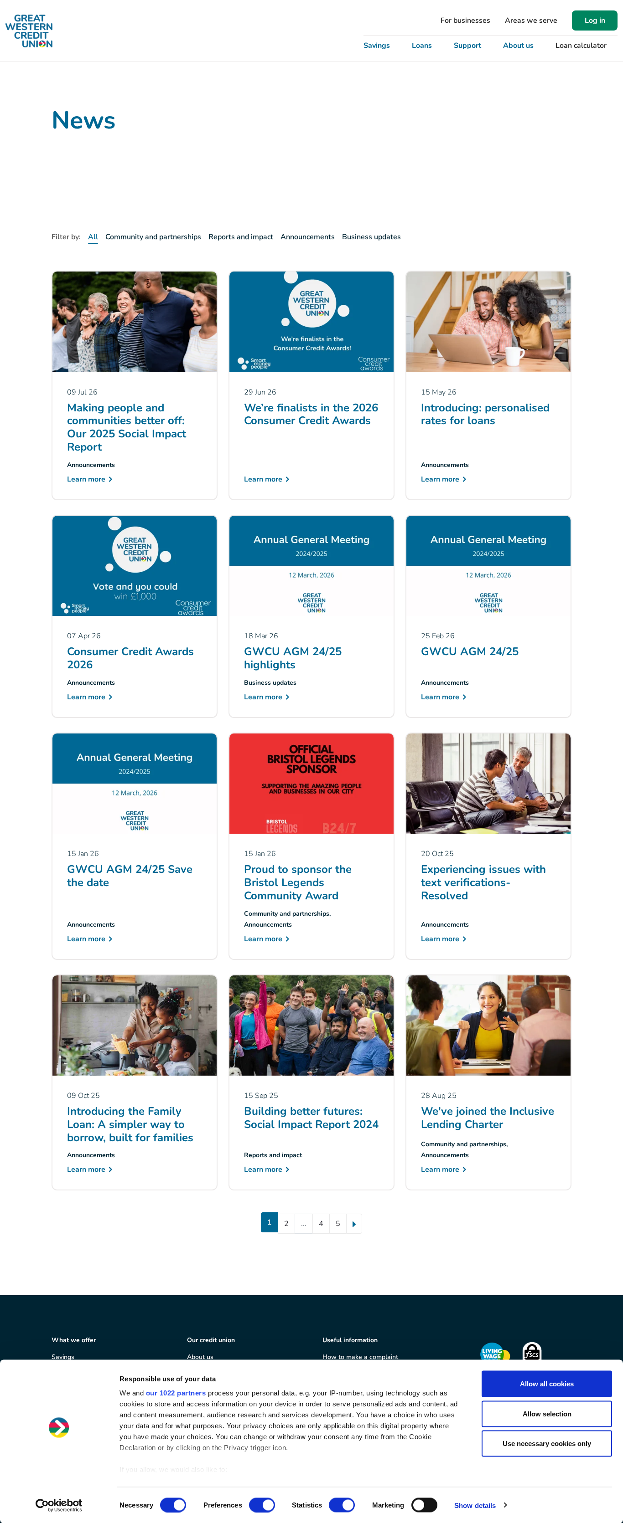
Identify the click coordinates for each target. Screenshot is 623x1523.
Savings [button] (376, 46)
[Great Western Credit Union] (28, 31)
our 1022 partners (176, 1393)
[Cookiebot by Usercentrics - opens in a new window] (59, 1505)
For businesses (465, 20)
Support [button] (467, 46)
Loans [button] (422, 46)
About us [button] (518, 46)
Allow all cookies (547, 1384)
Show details (475, 1505)
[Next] (354, 1224)
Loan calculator (581, 46)
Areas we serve (531, 20)
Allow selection (547, 1413)
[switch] (262, 1504)
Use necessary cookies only (547, 1443)
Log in (595, 20)
